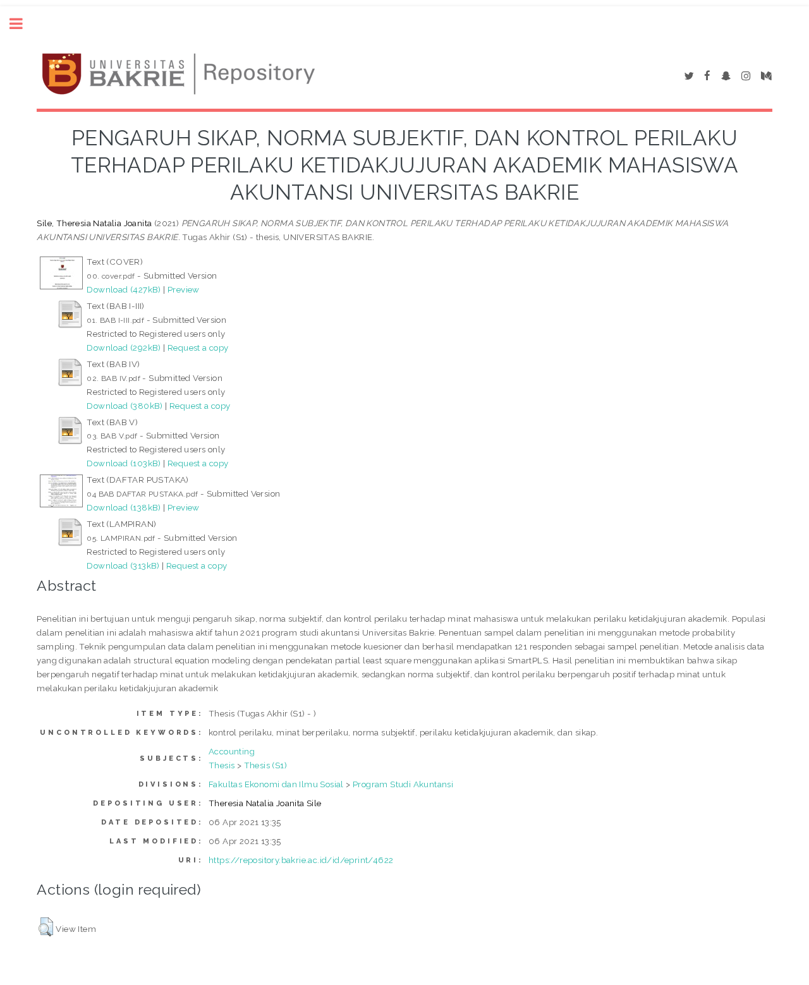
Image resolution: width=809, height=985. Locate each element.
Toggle (23, 23)
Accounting (232, 751)
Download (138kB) (124, 507)
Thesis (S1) (265, 765)
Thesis (221, 765)
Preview (183, 289)
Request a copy (198, 347)
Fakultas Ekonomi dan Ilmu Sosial (276, 784)
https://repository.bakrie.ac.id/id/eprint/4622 (301, 860)
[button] (46, 926)
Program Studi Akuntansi (403, 784)
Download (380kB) (124, 406)
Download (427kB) (124, 289)
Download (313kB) (123, 565)
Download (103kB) (124, 463)
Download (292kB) (124, 347)
